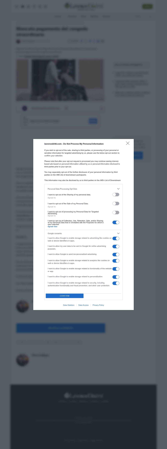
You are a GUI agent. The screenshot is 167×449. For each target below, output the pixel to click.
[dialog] (83, 224)
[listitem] (83, 188)
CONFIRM (65, 296)
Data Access (83, 305)
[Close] (128, 144)
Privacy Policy (98, 305)
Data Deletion (68, 305)
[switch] (115, 194)
